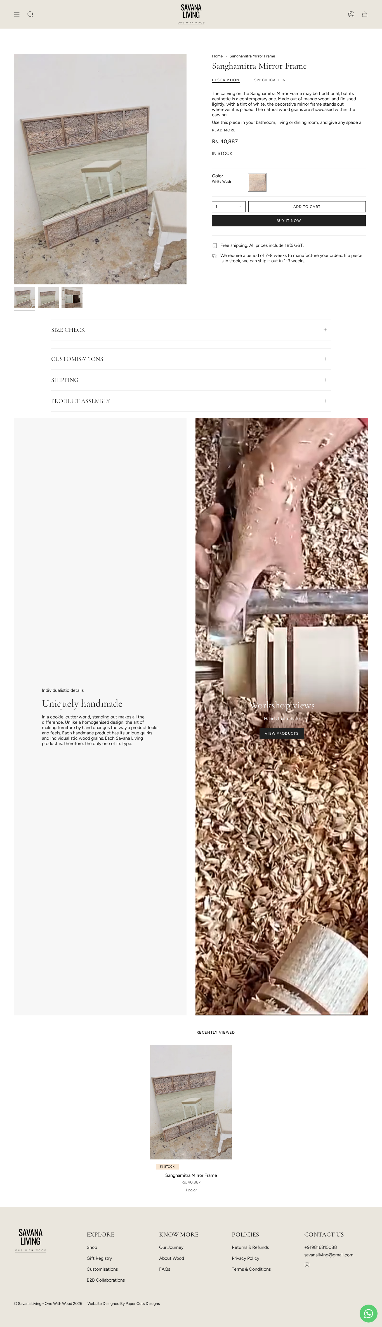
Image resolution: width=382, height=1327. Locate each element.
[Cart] (364, 14)
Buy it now (289, 221)
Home (217, 56)
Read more (224, 130)
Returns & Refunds (250, 1247)
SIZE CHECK (68, 329)
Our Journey (171, 1247)
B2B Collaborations (106, 1280)
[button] (30, 14)
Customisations (102, 1269)
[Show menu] (17, 14)
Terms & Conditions (251, 1269)
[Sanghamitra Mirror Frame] (191, 1102)
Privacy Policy (245, 1258)
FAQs (164, 1269)
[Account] (351, 14)
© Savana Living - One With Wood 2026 (48, 1303)
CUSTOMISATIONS (77, 359)
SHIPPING (65, 380)
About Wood (171, 1258)
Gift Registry (99, 1258)
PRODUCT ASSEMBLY (80, 401)
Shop (92, 1247)
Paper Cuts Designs (143, 1303)
